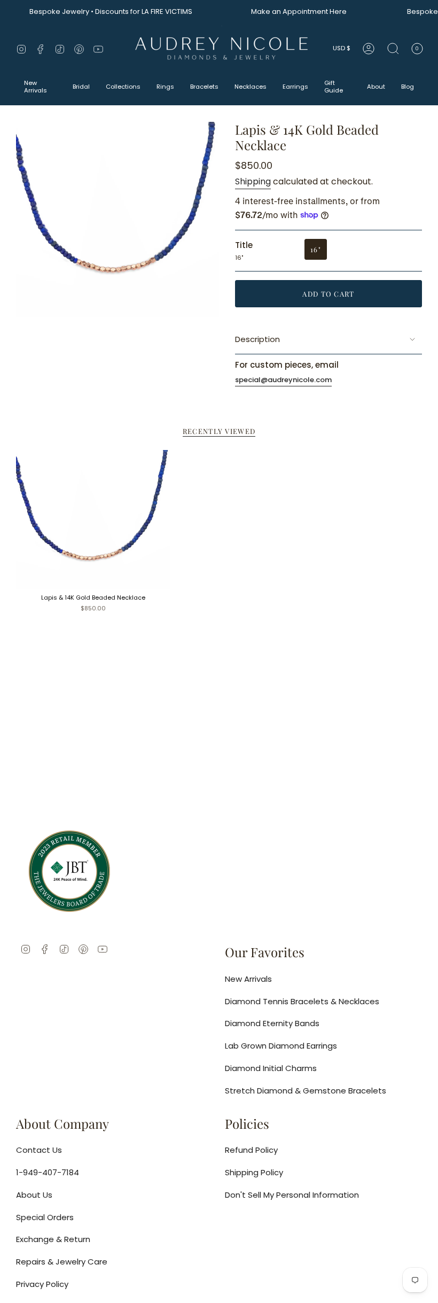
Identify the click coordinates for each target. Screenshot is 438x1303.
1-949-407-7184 (47, 1172)
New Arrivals (248, 978)
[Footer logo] (69, 871)
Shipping (253, 181)
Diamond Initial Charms (271, 1068)
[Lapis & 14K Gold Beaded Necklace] (93, 519)
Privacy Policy (42, 1284)
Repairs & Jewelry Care (61, 1261)
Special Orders (45, 1217)
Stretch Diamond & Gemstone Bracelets (305, 1090)
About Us (34, 1194)
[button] (40, 87)
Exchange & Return (53, 1239)
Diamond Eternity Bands (272, 1023)
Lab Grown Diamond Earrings (281, 1045)
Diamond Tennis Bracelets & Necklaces (302, 1001)
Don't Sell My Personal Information (292, 1194)
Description (257, 339)
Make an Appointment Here (287, 12)
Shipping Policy (254, 1172)
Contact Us (39, 1149)
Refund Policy (251, 1149)
